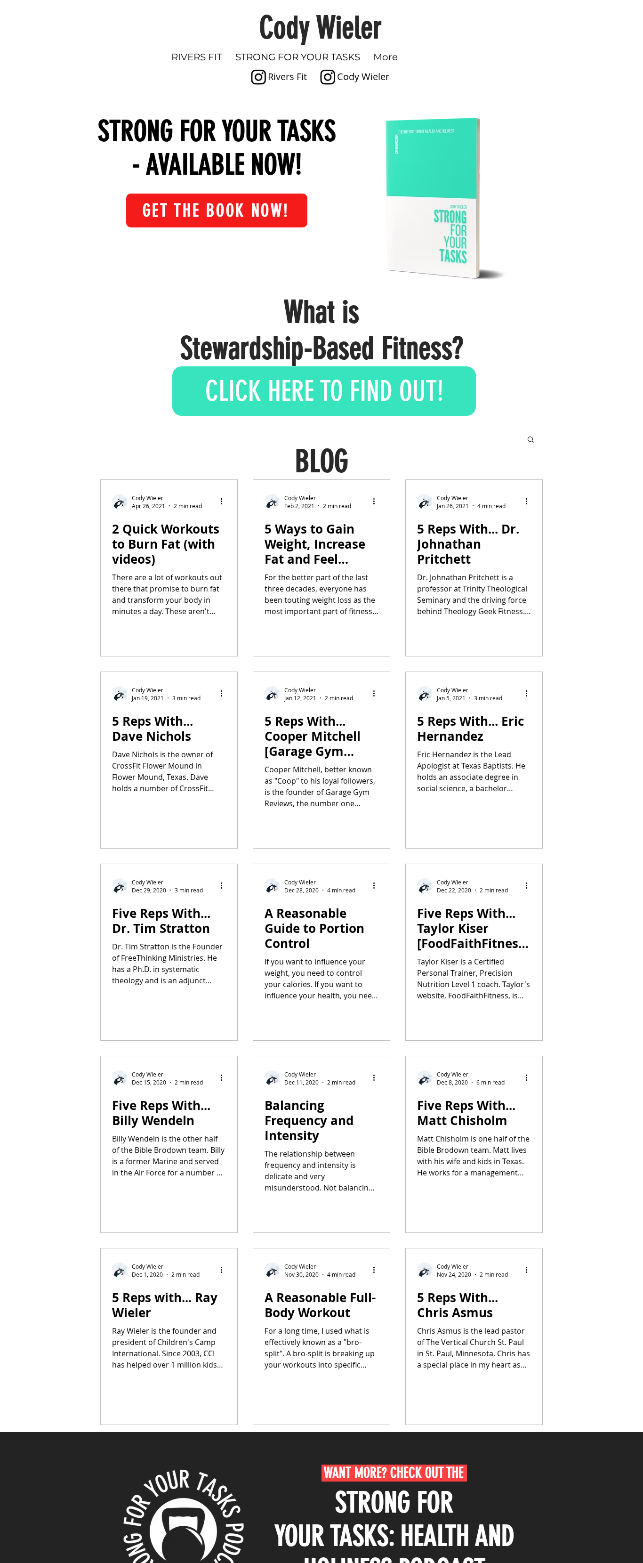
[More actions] (224, 501)
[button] (530, 440)
